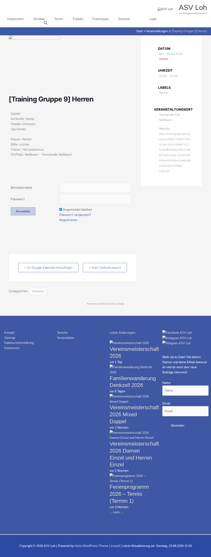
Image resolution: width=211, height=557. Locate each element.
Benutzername (21, 187)
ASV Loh (193, 7)
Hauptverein (15, 19)
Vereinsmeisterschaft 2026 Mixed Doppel (134, 414)
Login (153, 19)
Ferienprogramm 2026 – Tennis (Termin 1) (129, 494)
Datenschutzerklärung (19, 342)
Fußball (78, 19)
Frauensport (100, 19)
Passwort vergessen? (75, 215)
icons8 (115, 546)
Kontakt (9, 332)
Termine (62, 332)
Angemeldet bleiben (77, 210)
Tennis (58, 19)
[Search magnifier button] (45, 23)
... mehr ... (116, 512)
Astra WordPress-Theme (91, 546)
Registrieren (68, 220)
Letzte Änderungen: (123, 332)
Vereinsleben (65, 337)
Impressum (12, 348)
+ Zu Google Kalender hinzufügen (48, 268)
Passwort (18, 199)
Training (38, 291)
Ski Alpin (39, 19)
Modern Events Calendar (111, 304)
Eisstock (124, 19)
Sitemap (9, 337)
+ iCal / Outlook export (105, 268)
